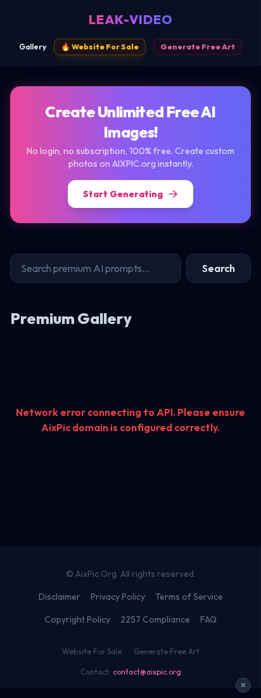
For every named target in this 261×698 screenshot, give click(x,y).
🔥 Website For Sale (100, 46)
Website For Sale (92, 651)
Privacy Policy (118, 596)
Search (218, 268)
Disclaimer (59, 596)
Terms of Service (189, 596)
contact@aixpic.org (147, 671)
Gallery (32, 46)
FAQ (208, 619)
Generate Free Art (197, 46)
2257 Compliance (155, 619)
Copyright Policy (77, 619)
